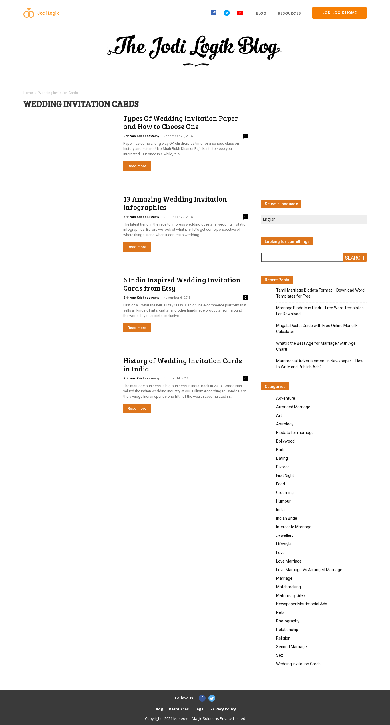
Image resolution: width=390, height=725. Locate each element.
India (280, 509)
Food (280, 484)
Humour (283, 501)
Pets (280, 612)
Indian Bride (286, 518)
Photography (287, 621)
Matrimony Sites (291, 595)
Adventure (285, 398)
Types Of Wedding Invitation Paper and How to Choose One (180, 122)
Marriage (284, 578)
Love (280, 552)
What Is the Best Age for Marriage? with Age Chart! (316, 346)
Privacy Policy (223, 709)
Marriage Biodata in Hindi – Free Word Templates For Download (320, 311)
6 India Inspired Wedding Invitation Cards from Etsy (181, 284)
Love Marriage (289, 561)
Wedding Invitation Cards (298, 664)
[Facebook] (202, 698)
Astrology (284, 424)
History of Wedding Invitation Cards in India (182, 364)
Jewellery (284, 535)
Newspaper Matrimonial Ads (301, 604)
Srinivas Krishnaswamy (141, 136)
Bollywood (285, 441)
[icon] (213, 12)
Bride (281, 449)
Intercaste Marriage (293, 527)
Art (279, 415)
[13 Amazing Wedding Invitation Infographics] (45, 211)
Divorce (283, 467)
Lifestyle (284, 544)
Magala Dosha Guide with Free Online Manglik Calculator (316, 328)
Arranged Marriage (293, 407)
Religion (283, 638)
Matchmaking (288, 587)
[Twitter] (211, 698)
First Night (285, 475)
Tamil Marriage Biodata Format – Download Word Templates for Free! (320, 293)
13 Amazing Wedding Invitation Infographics (175, 203)
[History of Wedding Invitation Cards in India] (69, 389)
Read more (137, 166)
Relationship (287, 629)
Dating (282, 458)
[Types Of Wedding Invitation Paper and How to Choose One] (47, 131)
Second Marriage (291, 646)
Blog (158, 709)
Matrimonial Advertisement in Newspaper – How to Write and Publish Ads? (319, 364)
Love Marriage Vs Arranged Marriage (309, 569)
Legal (199, 709)
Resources (179, 709)
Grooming (285, 492)
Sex (279, 655)
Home (28, 93)
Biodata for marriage (295, 432)
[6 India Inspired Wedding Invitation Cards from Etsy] (68, 308)
